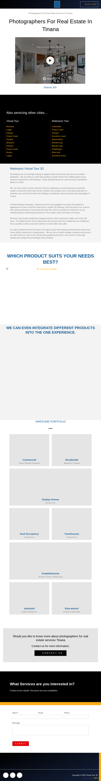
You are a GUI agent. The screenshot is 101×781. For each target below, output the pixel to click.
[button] (57, 4)
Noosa (9, 152)
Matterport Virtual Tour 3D (27, 168)
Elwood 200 (50, 87)
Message (16, 723)
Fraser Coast (12, 136)
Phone (66, 713)
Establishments (50, 573)
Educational (71, 608)
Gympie (9, 133)
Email (40, 713)
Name (15, 713)
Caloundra (56, 126)
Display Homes (50, 499)
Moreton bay (57, 143)
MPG (96, 778)
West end (56, 152)
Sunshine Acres (59, 156)
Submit (20, 744)
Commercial (29, 460)
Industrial (29, 608)
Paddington (57, 149)
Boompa (10, 126)
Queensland (57, 139)
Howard (9, 146)
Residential (71, 460)
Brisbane (10, 143)
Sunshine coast (58, 136)
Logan (9, 130)
